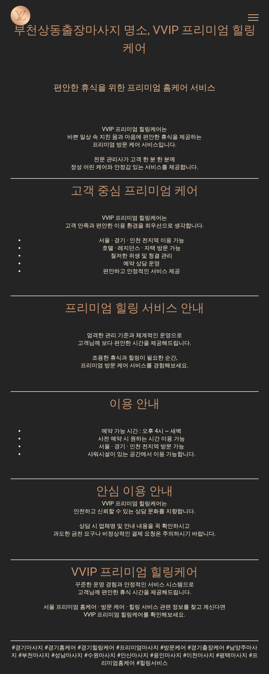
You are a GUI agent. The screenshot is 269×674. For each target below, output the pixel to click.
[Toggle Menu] (253, 17)
